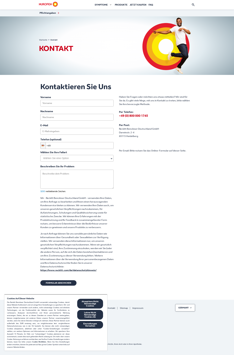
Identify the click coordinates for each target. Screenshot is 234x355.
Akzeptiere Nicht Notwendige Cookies (90, 303)
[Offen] (193, 5)
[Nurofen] (48, 4)
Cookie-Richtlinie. (39, 342)
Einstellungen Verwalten (90, 324)
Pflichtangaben (48, 12)
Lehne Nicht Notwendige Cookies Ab (90, 314)
